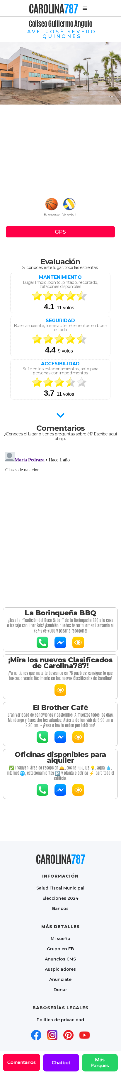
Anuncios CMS (60, 958)
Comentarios (21, 1062)
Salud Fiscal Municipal (60, 887)
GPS (60, 232)
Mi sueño (60, 938)
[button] (85, 8)
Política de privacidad (60, 1019)
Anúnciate (60, 979)
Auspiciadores (60, 969)
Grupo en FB (60, 948)
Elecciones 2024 (60, 898)
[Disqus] (60, 523)
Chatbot (61, 1063)
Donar (60, 989)
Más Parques (100, 1063)
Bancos (60, 908)
